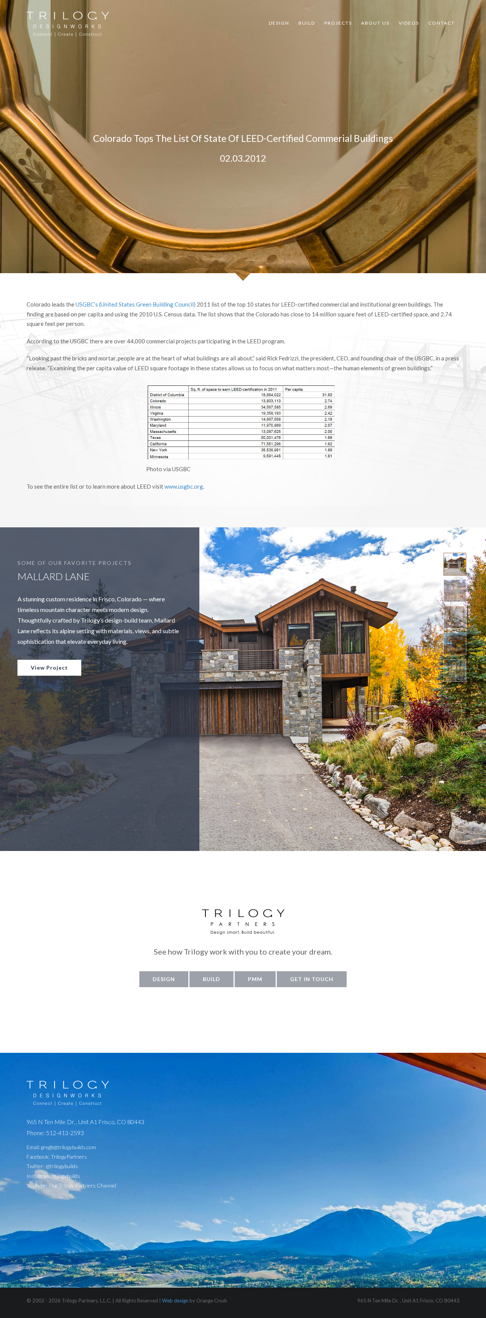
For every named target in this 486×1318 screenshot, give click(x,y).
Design (279, 23)
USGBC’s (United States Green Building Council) (136, 304)
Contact (441, 23)
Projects (338, 23)
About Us (375, 23)
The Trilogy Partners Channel (82, 1185)
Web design (175, 1301)
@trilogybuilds (62, 1166)
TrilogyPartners (69, 1156)
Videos (409, 23)
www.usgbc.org (183, 486)
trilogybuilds (66, 1176)
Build (306, 23)
